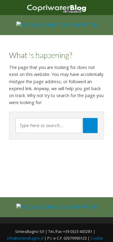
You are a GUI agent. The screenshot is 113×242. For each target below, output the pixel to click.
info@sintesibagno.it (25, 238)
